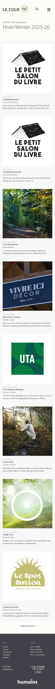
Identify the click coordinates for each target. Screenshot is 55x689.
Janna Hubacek (8, 247)
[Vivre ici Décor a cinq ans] (27, 286)
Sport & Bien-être (9, 242)
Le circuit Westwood (10, 244)
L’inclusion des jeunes (10, 607)
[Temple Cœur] (27, 503)
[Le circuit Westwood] (27, 213)
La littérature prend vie (11, 99)
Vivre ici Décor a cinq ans (12, 317)
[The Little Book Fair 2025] (27, 141)
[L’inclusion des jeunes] (27, 576)
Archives (6, 657)
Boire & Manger (36, 649)
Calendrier (6, 654)
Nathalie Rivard (8, 320)
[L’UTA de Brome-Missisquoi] (27, 358)
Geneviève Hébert (9, 392)
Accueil (5, 646)
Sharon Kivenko (8, 537)
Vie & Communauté (10, 387)
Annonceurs (7, 652)
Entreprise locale (9, 314)
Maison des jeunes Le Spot (12, 610)
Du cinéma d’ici (8, 462)
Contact (6, 649)
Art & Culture (7, 97)
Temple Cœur (8, 534)
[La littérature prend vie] (27, 68)
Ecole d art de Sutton (10, 102)
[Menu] (48, 9)
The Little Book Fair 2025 (12, 172)
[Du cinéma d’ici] (27, 431)
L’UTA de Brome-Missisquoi (13, 389)
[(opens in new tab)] (27, 681)
